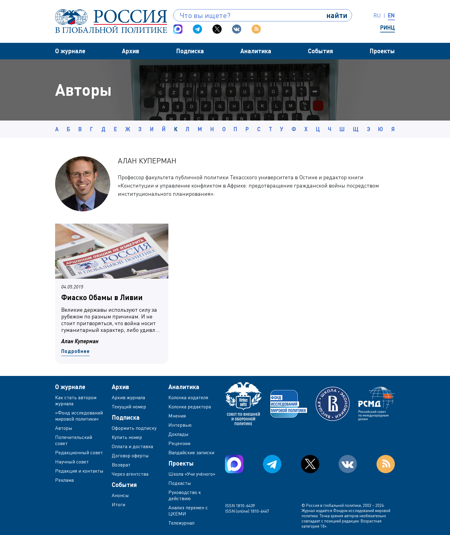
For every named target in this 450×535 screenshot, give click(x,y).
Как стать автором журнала (75, 400)
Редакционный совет (79, 452)
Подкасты (179, 483)
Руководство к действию (184, 495)
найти (336, 15)
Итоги (118, 504)
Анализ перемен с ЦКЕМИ (188, 510)
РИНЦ (387, 27)
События (320, 50)
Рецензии (179, 443)
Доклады (178, 434)
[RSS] (256, 29)
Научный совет (72, 462)
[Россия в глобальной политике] (111, 21)
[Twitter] (217, 29)
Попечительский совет (73, 440)
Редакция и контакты (79, 471)
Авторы (63, 428)
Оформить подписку (134, 428)
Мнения (177, 416)
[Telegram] (197, 29)
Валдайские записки (191, 452)
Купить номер (127, 437)
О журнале (70, 50)
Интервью (180, 425)
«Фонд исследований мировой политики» (79, 416)
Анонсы (120, 495)
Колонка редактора (189, 406)
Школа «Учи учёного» (192, 474)
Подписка (190, 50)
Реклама (64, 480)
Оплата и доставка (132, 446)
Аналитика (255, 50)
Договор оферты (130, 455)
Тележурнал (181, 523)
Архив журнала (128, 397)
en (391, 15)
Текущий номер (129, 406)
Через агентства (130, 474)
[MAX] (177, 29)
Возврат (121, 465)
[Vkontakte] (236, 29)
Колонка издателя (188, 397)
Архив (130, 50)
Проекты (382, 50)
